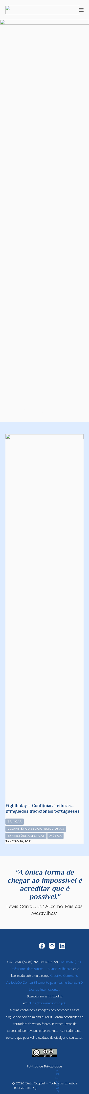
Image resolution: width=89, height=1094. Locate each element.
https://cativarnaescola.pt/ (46, 1003)
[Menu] (81, 10)
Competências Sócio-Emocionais (35, 828)
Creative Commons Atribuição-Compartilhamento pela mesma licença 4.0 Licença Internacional (44, 983)
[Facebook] (42, 946)
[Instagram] (52, 946)
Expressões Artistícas (25, 835)
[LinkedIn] (62, 946)
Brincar (14, 821)
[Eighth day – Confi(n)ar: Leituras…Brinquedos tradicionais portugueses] (44, 618)
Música (55, 835)
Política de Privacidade (44, 1066)
